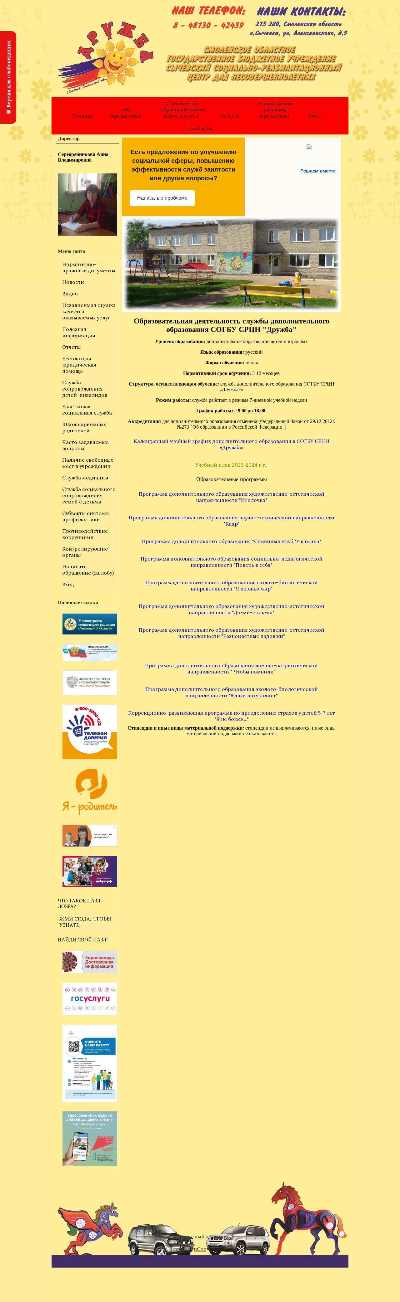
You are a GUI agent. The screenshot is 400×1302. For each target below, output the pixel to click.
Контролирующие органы (85, 552)
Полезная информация (78, 332)
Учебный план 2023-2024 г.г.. (231, 465)
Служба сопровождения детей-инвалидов (84, 388)
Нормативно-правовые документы (88, 267)
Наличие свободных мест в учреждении (87, 463)
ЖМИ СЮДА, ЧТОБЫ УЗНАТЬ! (85, 922)
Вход (68, 584)
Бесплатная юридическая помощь (79, 364)
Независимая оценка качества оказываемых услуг (89, 311)
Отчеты (71, 347)
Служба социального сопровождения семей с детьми (89, 495)
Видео (70, 293)
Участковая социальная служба (87, 409)
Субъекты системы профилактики (85, 516)
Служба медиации (85, 477)
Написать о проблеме (162, 198)
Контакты (200, 128)
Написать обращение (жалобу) (88, 569)
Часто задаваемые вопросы (85, 445)
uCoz (200, 1249)
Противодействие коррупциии (85, 534)
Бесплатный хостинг (200, 1236)
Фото (315, 116)
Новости (73, 282)
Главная (82, 116)
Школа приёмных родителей (84, 427)
